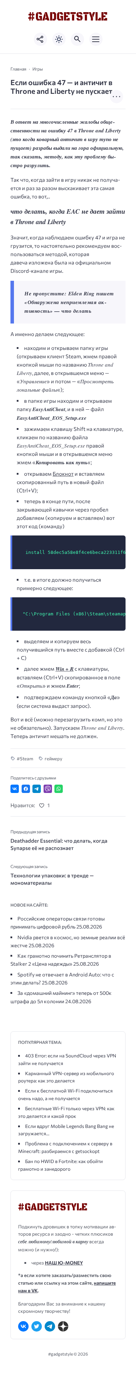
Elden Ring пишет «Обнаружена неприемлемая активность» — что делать (69, 302)
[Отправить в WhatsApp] (58, 789)
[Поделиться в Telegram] (36, 789)
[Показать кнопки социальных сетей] (40, 39)
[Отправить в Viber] (48, 789)
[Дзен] (63, 1326)
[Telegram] (50, 1326)
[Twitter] (36, 1326)
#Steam (25, 758)
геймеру (53, 758)
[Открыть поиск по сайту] (77, 39)
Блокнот (63, 473)
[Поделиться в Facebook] (26, 789)
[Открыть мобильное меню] (96, 39)
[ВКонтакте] (23, 1326)
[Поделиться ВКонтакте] (14, 789)
